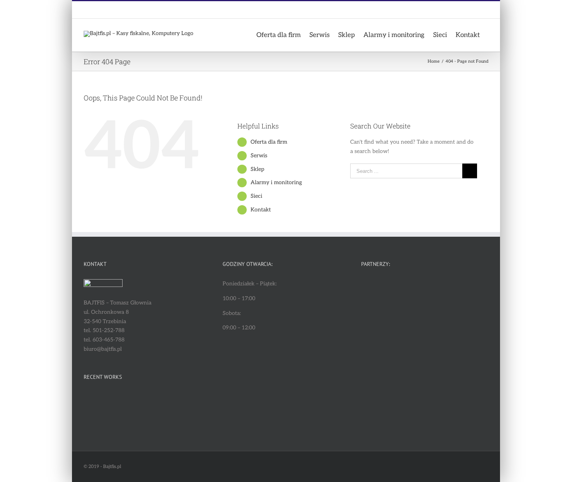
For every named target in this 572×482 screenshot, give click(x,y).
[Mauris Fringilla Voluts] (125, 401)
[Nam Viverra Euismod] (182, 401)
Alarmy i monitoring (276, 182)
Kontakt (261, 209)
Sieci (256, 196)
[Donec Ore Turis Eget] (97, 401)
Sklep (257, 169)
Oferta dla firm (269, 142)
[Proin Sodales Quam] (153, 401)
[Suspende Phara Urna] (125, 420)
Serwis (259, 155)
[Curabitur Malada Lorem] (97, 420)
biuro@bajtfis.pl (137, 10)
